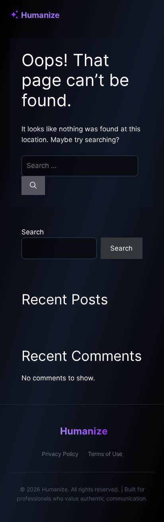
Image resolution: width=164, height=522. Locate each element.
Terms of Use (105, 453)
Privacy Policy (60, 453)
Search (32, 232)
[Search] (33, 185)
